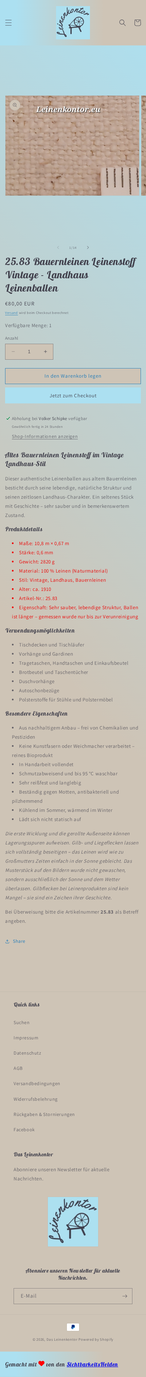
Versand (11, 313)
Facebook (24, 1129)
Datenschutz (27, 1053)
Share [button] (19, 941)
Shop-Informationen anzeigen (45, 436)
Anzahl (11, 338)
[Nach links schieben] (58, 247)
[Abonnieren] (124, 1296)
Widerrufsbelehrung (36, 1099)
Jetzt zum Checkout (73, 395)
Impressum (26, 1038)
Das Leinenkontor (62, 1339)
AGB (18, 1068)
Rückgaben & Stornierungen (44, 1114)
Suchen (22, 1022)
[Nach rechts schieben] (87, 247)
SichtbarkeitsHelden (92, 1364)
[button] (8, 22)
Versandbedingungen (37, 1083)
